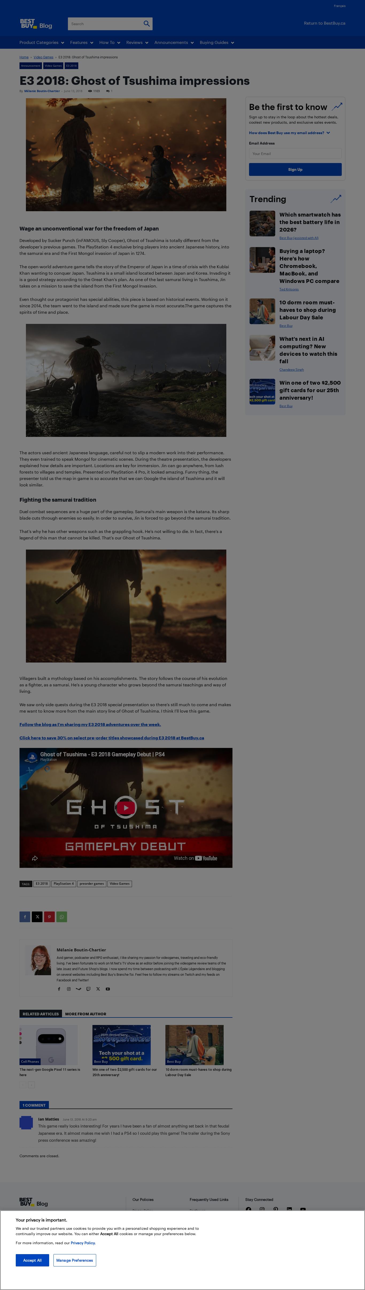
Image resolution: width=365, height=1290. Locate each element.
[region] (182, 1250)
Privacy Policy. (83, 1242)
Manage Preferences (74, 1260)
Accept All (32, 1260)
